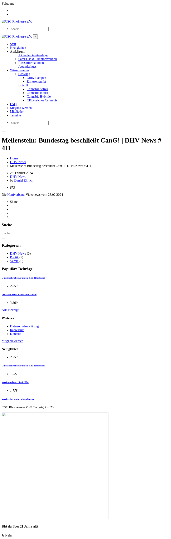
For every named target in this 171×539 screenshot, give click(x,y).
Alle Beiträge (10, 310)
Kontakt (15, 334)
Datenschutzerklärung (24, 326)
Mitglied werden (12, 341)
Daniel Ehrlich (23, 180)
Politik (14, 257)
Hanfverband (16, 194)
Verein (14, 261)
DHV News (18, 176)
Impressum (17, 330)
